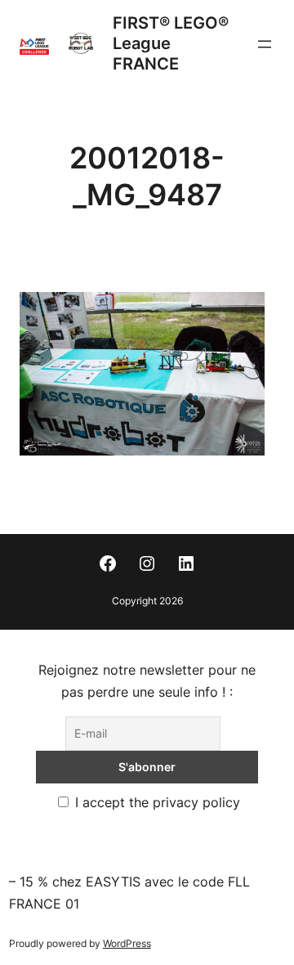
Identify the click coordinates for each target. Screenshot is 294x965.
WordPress (127, 943)
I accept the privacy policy (155, 802)
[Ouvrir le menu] (264, 44)
